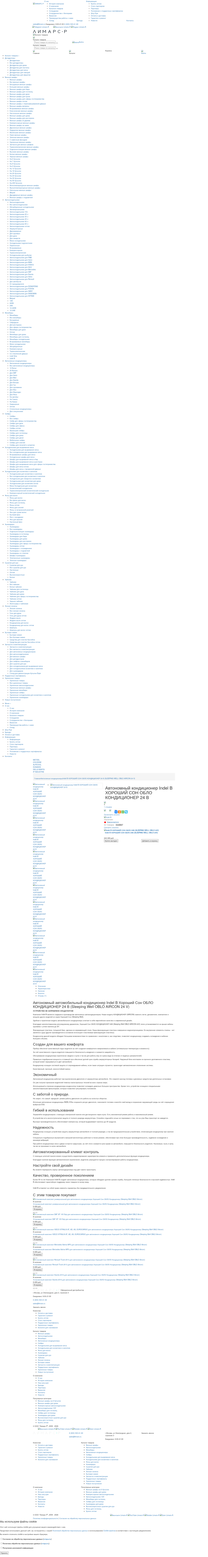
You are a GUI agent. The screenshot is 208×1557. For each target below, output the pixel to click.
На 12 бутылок (15, 168)
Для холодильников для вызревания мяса (26, 666)
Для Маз (13, 389)
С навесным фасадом (18, 139)
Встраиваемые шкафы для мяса (22, 454)
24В (11, 305)
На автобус (14, 397)
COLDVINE (37, 762)
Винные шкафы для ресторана (22, 118)
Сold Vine (13, 356)
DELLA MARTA (39, 769)
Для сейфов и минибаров (20, 661)
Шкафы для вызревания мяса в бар (24, 459)
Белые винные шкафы (18, 154)
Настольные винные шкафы (21, 113)
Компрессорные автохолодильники (52, 1405)
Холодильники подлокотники (21, 243)
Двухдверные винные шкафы (21, 195)
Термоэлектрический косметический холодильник (29, 490)
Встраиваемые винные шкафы (22, 108)
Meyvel (12, 192)
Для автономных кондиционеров (22, 651)
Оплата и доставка (98, 15)
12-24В (12, 310)
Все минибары (15, 317)
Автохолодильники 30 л (19, 216)
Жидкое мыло (15, 618)
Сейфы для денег (17, 437)
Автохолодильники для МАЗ (21, 267)
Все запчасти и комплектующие (22, 649)
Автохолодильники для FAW (21, 257)
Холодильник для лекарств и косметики (25, 478)
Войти (81, 42)
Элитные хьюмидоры (18, 560)
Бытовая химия (11, 632)
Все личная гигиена (17, 611)
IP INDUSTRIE (38, 772)
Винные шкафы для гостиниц (21, 91)
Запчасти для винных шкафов (21, 144)
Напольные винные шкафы (20, 190)
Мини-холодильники (18, 240)
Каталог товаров (11, 55)
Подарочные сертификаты (15, 675)
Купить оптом (96, 3)
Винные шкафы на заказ (19, 125)
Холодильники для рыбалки (21, 255)
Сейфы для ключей (17, 442)
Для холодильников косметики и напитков (26, 668)
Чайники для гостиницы (19, 589)
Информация (15, 739)
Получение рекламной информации (17, 1548)
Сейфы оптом (15, 428)
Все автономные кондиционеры (22, 365)
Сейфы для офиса (17, 425)
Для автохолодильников (19, 654)
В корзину (38, 1209)
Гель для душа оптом (18, 615)
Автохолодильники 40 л (19, 219)
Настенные (14, 570)
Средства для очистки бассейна (22, 639)
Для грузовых (15, 233)
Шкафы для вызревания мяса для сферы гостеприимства (32, 464)
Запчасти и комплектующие (16, 644)
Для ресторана (15, 325)
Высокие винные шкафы (19, 151)
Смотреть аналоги (111, 827)
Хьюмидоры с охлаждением (21, 548)
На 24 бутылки (15, 175)
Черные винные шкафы (19, 156)
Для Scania (14, 380)
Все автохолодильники (19, 204)
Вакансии (53, 15)
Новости (94, 20)
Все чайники (14, 584)
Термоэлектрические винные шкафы (24, 147)
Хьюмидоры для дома (18, 538)
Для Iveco (13, 375)
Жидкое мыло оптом (18, 620)
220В (12, 303)
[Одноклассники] (119, 811)
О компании (54, 6)
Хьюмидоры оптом (17, 546)
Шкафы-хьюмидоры (17, 555)
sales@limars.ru (39, 24)
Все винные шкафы (17, 82)
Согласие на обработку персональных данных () (27, 1539)
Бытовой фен (15, 514)
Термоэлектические (17, 351)
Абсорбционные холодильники (22, 207)
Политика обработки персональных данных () (25, 1543)
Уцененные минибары (18, 690)
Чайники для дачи (17, 591)
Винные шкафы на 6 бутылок (49, 1401)
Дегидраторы (10, 58)
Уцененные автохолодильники (22, 685)
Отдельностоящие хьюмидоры (22, 531)
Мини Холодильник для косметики (23, 486)
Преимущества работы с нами (61, 18)
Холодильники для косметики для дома (25, 481)
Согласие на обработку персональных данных (77, 1518)
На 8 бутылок (15, 163)
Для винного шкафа (17, 656)
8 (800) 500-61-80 (71, 24)
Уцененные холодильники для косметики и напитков (30, 695)
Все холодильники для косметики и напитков (27, 476)
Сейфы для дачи (16, 423)
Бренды (80, 20)
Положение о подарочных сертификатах (107, 11)
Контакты (130, 20)
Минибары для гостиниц (19, 337)
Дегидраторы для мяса (19, 70)
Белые (12, 577)
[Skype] (126, 811)
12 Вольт (13, 368)
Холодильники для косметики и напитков (21, 471)
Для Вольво (14, 382)
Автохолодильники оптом (20, 226)
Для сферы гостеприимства (21, 327)
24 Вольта (13, 370)
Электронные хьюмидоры (20, 558)
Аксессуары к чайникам (19, 603)
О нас (46, 1)
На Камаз (13, 401)
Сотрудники (53, 11)
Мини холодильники (18, 344)
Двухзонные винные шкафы (21, 127)
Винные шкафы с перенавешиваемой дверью (28, 103)
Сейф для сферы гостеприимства (23, 421)
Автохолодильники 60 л (19, 224)
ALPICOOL (37, 764)
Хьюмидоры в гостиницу (19, 534)
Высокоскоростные (17, 574)
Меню (7, 703)
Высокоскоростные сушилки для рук (52, 1417)
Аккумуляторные (16, 228)
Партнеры (95, 8)
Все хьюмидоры (16, 529)
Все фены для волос (18, 500)
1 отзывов (108, 807)
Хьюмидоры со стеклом (19, 553)
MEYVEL (36, 760)
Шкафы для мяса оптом (19, 466)
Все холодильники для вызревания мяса (26, 452)
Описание (42, 986)
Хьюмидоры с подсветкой (20, 550)
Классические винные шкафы (21, 111)
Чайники (8, 579)
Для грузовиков (16, 387)
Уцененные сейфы (17, 692)
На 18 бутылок (15, 171)
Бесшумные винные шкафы (21, 84)
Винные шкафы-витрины (19, 106)
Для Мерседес (15, 392)
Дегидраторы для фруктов (20, 75)
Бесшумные (14, 320)
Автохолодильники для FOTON (22, 288)
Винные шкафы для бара (20, 89)
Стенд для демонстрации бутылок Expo (25, 673)
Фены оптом (14, 505)
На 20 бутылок (15, 173)
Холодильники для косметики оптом (24, 483)
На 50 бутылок (15, 180)
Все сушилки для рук (18, 567)
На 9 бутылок (15, 166)
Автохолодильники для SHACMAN (23, 293)
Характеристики (44, 988)
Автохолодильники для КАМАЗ (22, 264)
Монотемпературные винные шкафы (24, 185)
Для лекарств (15, 238)
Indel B (12, 358)
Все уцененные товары (19, 683)
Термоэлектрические (18, 252)
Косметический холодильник (21, 488)
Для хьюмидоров (16, 671)
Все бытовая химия (17, 637)
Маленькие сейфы (17, 430)
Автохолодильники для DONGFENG (24, 286)
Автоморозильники (17, 209)
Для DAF (13, 373)
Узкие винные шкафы (18, 135)
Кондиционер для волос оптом (22, 625)
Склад (51, 20)
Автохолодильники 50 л (19, 221)
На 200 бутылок (16, 183)
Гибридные (14, 322)
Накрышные (14, 404)
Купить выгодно (111, 841)
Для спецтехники (16, 411)
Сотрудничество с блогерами (60, 13)
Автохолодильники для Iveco (21, 260)
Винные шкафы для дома (20, 115)
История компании (56, 3)
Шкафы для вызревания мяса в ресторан (26, 462)
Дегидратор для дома (18, 65)
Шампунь (13, 627)
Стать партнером (97, 6)
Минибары (9, 312)
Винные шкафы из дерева (20, 120)
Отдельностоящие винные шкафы (23, 149)
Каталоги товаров (56, 8)
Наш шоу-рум (43, 1383)
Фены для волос (11, 495)
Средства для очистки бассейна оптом (25, 642)
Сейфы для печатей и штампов (22, 445)
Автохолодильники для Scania (21, 274)
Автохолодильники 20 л (19, 214)
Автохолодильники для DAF (20, 272)
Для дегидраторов (17, 659)
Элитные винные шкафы (19, 137)
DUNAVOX (37, 767)
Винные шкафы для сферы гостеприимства (27, 99)
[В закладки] (36, 1212)
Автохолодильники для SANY (21, 291)
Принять (4, 1553)
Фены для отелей (16, 507)
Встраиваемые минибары (20, 341)
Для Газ (13, 385)
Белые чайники (16, 586)
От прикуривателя (17, 284)
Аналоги (41, 993)
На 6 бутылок (15, 159)
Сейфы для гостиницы (18, 433)
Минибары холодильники (20, 339)
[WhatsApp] (122, 811)
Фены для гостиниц (17, 502)
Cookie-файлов (109, 1530)
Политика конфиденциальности (45, 1518)
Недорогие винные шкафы (20, 130)
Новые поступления (13, 699)
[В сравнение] (34, 1212)
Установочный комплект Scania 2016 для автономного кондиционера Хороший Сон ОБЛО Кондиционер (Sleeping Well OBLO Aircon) (85, 1279)
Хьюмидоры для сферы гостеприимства (25, 543)
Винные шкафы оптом (18, 101)
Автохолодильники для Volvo (21, 276)
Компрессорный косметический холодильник (27, 493)
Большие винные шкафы (19, 87)
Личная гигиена (11, 606)
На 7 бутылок (15, 161)
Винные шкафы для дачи (19, 94)
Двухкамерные (15, 231)
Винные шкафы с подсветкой (21, 197)
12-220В (13, 308)
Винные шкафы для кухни (20, 96)
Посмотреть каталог (112, 814)
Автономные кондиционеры (16, 361)
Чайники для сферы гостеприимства (24, 596)
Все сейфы (14, 418)
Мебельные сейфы (17, 440)
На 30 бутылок (15, 178)
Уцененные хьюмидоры (19, 697)
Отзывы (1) (42, 995)
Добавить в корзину (150, 841)
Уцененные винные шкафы (20, 142)
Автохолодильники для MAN (21, 262)
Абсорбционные (16, 346)
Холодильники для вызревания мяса (19, 447)
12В (11, 300)
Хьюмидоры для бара (18, 536)
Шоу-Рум (94, 13)
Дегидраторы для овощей (20, 72)
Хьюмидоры (9, 524)
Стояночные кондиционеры (20, 409)
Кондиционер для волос (19, 623)
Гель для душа (15, 613)
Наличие (41, 991)
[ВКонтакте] (116, 811)
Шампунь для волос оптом (20, 630)
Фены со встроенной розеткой (21, 510)
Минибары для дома (18, 334)
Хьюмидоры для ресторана (20, 541)
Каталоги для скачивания (48, 1327)
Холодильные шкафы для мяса (22, 457)
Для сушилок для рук (18, 663)
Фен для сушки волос (18, 512)
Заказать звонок (39, 1307)
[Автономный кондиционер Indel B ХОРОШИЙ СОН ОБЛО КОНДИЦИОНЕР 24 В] (39, 791)
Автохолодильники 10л (19, 212)
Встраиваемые (15, 248)
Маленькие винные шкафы (20, 132)
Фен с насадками (16, 517)
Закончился (113, 822)
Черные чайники (16, 601)
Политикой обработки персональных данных (70, 1530)
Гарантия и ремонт (98, 18)
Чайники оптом (16, 599)
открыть (47, 1539)
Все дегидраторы (16, 63)
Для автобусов (15, 281)
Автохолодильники (12, 200)
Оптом (12, 332)
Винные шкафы (11, 77)
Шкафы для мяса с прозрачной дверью (25, 469)
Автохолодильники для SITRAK (22, 296)
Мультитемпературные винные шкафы (25, 188)
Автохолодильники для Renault (22, 279)
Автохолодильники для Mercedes (23, 269)
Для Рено (13, 394)
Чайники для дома (17, 594)
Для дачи (13, 236)
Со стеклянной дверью (19, 353)
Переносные (15, 245)
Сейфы (8, 413)
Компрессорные (16, 250)
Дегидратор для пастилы (19, 67)
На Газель (14, 399)
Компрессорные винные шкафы (22, 123)
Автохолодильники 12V (47, 1408)
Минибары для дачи (18, 329)
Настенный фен (16, 522)
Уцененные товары (12, 678)
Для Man (13, 377)
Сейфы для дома (16, 435)
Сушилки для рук (11, 562)
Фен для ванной (16, 519)
